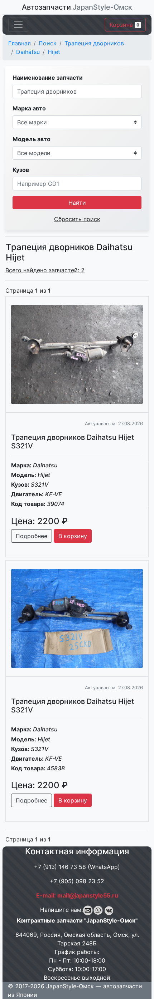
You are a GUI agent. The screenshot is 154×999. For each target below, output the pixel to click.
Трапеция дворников (94, 43)
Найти (77, 202)
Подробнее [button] (31, 536)
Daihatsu (28, 51)
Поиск (48, 43)
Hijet (54, 51)
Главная (19, 43)
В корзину (72, 536)
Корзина (124, 24)
